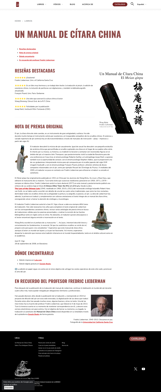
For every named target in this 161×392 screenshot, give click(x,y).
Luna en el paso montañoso (47, 345)
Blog (72, 4)
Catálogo (120, 4)
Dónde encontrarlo (26, 56)
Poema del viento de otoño (46, 343)
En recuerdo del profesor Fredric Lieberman (37, 60)
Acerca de (87, 4)
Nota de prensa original (28, 53)
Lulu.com (38, 260)
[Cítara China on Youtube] (143, 369)
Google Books (45, 264)
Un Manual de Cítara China (23, 343)
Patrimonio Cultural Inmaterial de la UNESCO (46, 382)
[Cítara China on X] (135, 369)
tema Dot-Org (35, 384)
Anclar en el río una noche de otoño (49, 348)
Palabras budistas (44, 356)
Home (18, 21)
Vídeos (57, 4)
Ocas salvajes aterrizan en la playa (49, 353)
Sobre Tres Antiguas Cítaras (24, 345)
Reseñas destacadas (27, 49)
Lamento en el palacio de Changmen (49, 351)
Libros (40, 4)
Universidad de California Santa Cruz (98, 322)
